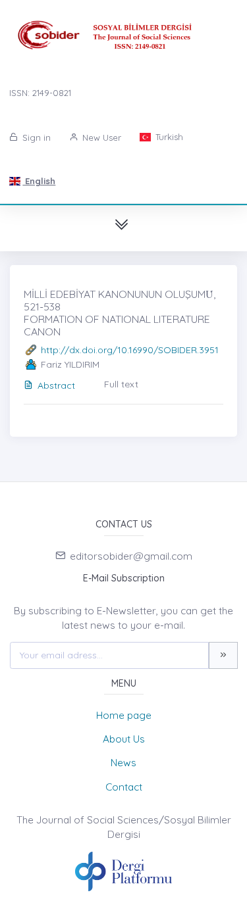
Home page (123, 715)
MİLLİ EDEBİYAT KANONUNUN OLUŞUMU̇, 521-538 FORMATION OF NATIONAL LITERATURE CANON (119, 312)
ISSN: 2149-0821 (40, 92)
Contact (123, 787)
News (123, 762)
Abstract (56, 385)
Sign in (35, 137)
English (38, 181)
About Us (124, 739)
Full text (121, 384)
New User (100, 137)
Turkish (168, 137)
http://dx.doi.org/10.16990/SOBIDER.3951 (130, 350)
